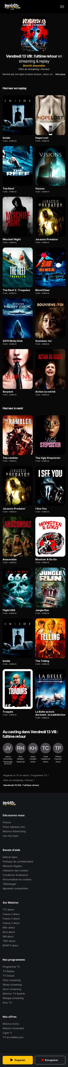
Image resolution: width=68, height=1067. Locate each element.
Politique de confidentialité (18, 861)
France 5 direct (11, 923)
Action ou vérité (45, 391)
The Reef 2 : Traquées (16, 290)
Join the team (10, 835)
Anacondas (10, 559)
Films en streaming (29, 69)
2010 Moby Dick (13, 340)
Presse (7, 822)
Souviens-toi (43, 340)
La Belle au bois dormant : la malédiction (50, 713)
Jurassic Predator (46, 239)
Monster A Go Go (46, 559)
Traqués (8, 711)
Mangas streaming (13, 998)
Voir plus (60, 74)
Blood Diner (42, 290)
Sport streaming (12, 989)
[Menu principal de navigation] (62, 7)
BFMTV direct (10, 945)
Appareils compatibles (15, 888)
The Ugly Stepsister (48, 457)
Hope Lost (41, 137)
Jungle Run (42, 610)
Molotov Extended (13, 1028)
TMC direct (9, 941)
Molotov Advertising (14, 831)
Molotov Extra (11, 1023)
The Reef (8, 188)
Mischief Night (12, 239)
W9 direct (8, 936)
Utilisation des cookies (15, 870)
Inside (6, 137)
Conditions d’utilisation (15, 875)
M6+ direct (9, 927)
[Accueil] (12, 6)
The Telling (42, 661)
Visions (40, 188)
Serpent (8, 391)
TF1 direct (8, 909)
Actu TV (7, 1002)
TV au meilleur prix (13, 1037)
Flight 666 (9, 610)
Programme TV (11, 966)
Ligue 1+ (7, 1032)
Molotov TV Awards (14, 993)
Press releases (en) (14, 826)
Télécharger (9, 883)
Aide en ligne (10, 857)
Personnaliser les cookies (17, 879)
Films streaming (12, 980)
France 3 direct (11, 918)
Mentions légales (12, 866)
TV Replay (8, 971)
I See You (41, 508)
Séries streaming (12, 984)
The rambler (10, 457)
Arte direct (9, 932)
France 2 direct (11, 914)
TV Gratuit (8, 975)
